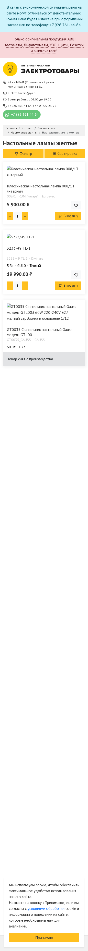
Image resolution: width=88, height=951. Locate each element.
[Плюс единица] (25, 216)
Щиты (63, 44)
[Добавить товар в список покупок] (76, 205)
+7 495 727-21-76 (44, 106)
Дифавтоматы (35, 44)
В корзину (70, 216)
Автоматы (13, 44)
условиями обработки (46, 908)
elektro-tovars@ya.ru (22, 93)
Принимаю (44, 937)
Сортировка (66, 153)
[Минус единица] (10, 216)
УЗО (53, 44)
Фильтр (25, 153)
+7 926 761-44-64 (20, 106)
